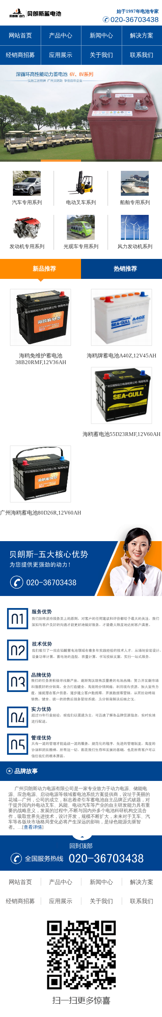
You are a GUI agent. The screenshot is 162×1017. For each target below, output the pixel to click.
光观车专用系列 (81, 246)
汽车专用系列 (27, 202)
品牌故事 (26, 771)
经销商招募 (20, 55)
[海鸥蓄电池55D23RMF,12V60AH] (121, 422)
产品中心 (60, 35)
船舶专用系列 (135, 202)
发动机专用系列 (27, 246)
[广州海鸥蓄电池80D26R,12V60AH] (40, 501)
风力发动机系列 (135, 246)
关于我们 (101, 55)
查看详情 (33, 827)
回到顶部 (81, 845)
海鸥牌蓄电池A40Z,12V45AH (121, 355)
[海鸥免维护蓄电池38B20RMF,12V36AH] (40, 344)
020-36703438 (134, 19)
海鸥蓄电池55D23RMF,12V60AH (121, 434)
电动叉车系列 (81, 202)
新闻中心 (101, 35)
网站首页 (20, 35)
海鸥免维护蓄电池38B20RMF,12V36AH (40, 358)
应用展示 (60, 55)
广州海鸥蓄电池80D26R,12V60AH (40, 513)
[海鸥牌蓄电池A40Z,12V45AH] (121, 344)
